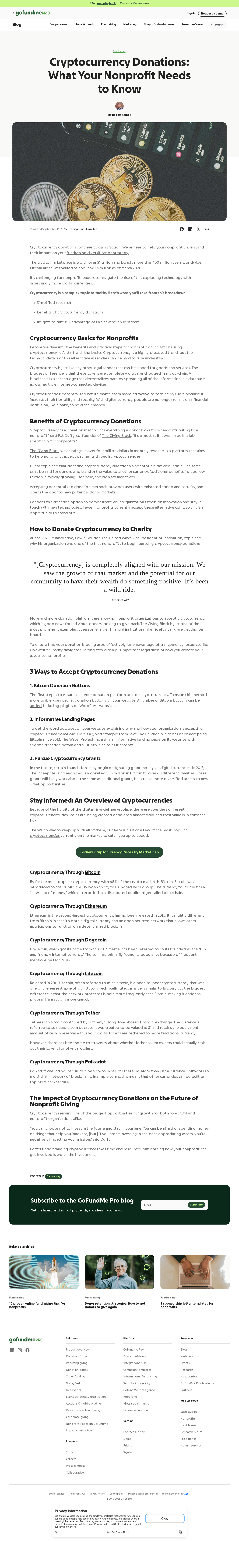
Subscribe (196, 1204)
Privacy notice (97, 1494)
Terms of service (56, 1494)
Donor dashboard (135, 1356)
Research (187, 1370)
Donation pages (77, 1370)
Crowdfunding (75, 1376)
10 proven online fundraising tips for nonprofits (37, 1305)
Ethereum (96, 906)
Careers (71, 1459)
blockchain (178, 373)
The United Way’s (116, 538)
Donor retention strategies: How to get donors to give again (115, 1305)
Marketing (129, 24)
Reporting (130, 1397)
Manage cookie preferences (143, 1494)
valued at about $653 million (86, 268)
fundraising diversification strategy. (97, 253)
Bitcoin (92, 872)
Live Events (73, 1390)
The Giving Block (116, 436)
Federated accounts (136, 1410)
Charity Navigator (66, 650)
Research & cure (191, 1432)
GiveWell (37, 650)
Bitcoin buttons (174, 700)
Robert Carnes (121, 115)
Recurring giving (76, 1363)
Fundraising (108, 24)
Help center (189, 1376)
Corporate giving (77, 1417)
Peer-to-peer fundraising (83, 1410)
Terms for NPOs (77, 1494)
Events (185, 1363)
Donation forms (76, 1356)
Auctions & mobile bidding (83, 1403)
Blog (16, 25)
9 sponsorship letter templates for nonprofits (186, 1305)
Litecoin (94, 973)
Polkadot (95, 1061)
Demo (127, 1439)
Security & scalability (136, 1383)
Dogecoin (96, 939)
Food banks (188, 1439)
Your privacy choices (172, 1494)
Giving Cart (73, 1383)
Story (69, 1452)
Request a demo (212, 13)
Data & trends (85, 24)
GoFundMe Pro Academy (197, 1383)
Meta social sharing (136, 1403)
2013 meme (110, 949)
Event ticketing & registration (86, 1397)
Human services (191, 1445)
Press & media (75, 1465)
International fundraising (140, 1376)
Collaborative (75, 1472)
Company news (59, 24)
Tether (92, 1013)
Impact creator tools (80, 1430)
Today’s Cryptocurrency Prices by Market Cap (119, 852)
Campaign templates (137, 1370)
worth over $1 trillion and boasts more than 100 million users (129, 262)
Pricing (127, 1445)
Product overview (78, 1349)
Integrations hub (134, 1363)
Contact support (134, 1432)
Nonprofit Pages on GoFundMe (87, 1424)
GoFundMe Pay (133, 1349)
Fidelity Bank (164, 629)
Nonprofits (188, 1418)
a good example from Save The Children (124, 734)
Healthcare (188, 1425)
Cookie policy (117, 1494)
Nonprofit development (159, 24)
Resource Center (192, 24)
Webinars (187, 1356)
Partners (186, 1390)
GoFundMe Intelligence (139, 1390)
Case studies (189, 1412)
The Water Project (77, 739)
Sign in (191, 13)
